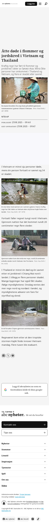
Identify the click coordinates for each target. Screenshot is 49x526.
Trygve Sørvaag (25, 494)
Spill (4, 473)
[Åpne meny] (40, 3)
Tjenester (6, 467)
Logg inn (31, 4)
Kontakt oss (10, 424)
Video (4, 485)
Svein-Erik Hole (20, 497)
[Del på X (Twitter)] (8, 356)
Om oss (5, 479)
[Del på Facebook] (3, 356)
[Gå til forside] (12, 3)
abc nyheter (10, 519)
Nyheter (6, 443)
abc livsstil (24, 519)
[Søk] (46, 4)
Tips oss (8, 432)
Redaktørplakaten (32, 502)
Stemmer (6, 449)
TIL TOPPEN (7, 412)
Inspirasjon (7, 461)
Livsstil (5, 455)
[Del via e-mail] (12, 356)
